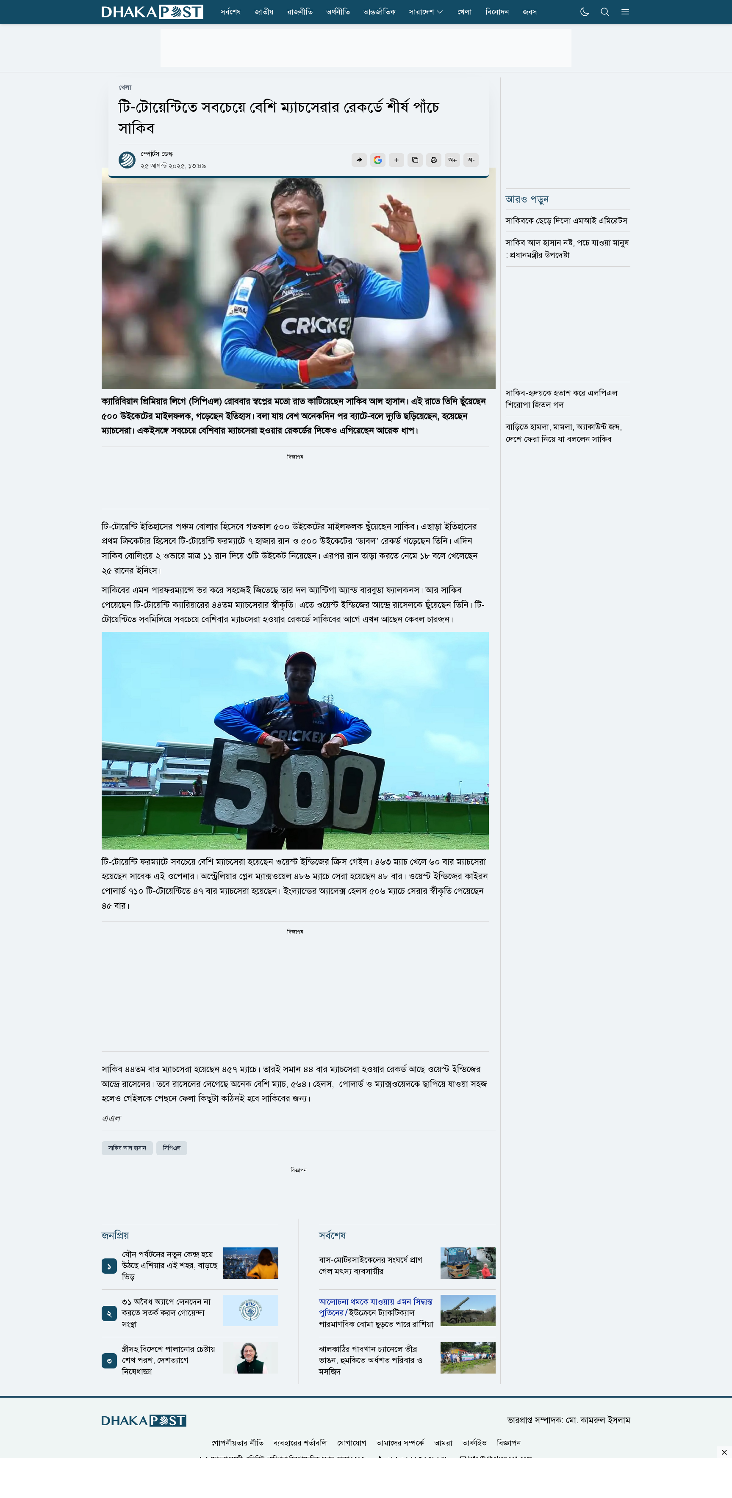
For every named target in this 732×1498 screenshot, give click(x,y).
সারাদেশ (421, 12)
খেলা (465, 12)
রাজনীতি (300, 12)
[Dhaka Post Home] (144, 1421)
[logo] (152, 12)
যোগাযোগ (351, 1443)
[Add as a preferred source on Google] (377, 160)
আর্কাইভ (475, 1443)
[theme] (585, 12)
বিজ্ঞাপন (509, 1443)
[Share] (359, 160)
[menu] (622, 12)
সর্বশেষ (231, 12)
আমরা (443, 1443)
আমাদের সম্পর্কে (400, 1443)
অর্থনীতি (338, 12)
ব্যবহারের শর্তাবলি (300, 1443)
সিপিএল (171, 1148)
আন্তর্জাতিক (379, 12)
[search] (605, 12)
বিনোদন (497, 12)
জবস (530, 12)
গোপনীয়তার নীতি (237, 1443)
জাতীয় (264, 12)
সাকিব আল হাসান (127, 1148)
